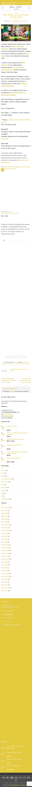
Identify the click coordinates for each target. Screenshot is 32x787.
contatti (16, 782)
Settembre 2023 (5, 559)
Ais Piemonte (25, 362)
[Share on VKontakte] (20, 357)
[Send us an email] (15, 1)
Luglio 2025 (4, 513)
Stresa (13, 363)
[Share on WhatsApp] (6, 357)
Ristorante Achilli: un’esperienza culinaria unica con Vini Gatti (25, 380)
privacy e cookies (24, 782)
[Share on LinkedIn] (23, 357)
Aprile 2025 (4, 519)
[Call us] (17, 1)
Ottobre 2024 (4, 527)
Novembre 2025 (5, 507)
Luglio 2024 (4, 533)
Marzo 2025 (4, 522)
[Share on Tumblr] (25, 357)
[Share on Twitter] (12, 357)
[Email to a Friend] (14, 357)
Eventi (2, 473)
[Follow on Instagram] (14, 1)
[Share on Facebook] (9, 357)
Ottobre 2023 (4, 556)
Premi (2, 484)
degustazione (4, 363)
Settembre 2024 (5, 530)
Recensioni (4, 487)
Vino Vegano (27, 363)
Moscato (10, 363)
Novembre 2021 (5, 587)
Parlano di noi (4, 481)
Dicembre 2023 (5, 550)
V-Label (17, 363)
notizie (11, 782)
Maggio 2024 (4, 536)
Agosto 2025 (4, 510)
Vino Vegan (21, 363)
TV (2, 496)
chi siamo (5, 782)
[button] (2, 7)
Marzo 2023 (4, 570)
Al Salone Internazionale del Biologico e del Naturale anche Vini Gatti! (8, 380)
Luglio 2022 (4, 582)
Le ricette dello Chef (6, 479)
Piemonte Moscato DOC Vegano (9, 213)
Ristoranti (3, 490)
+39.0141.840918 (8, 414)
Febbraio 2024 (5, 544)
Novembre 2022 (5, 576)
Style (2, 493)
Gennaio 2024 (5, 547)
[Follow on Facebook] (2, 621)
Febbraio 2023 (5, 573)
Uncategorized (5, 499)
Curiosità (3, 470)
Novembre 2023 (5, 553)
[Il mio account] (5, 7)
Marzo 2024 (4, 542)
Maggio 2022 (4, 585)
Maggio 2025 (4, 516)
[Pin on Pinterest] (17, 357)
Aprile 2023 (4, 567)
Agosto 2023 (4, 562)
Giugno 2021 (4, 590)
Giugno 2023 (4, 565)
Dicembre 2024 (5, 524)
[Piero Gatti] (16, 7)
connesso (12, 391)
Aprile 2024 (4, 539)
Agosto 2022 (4, 579)
